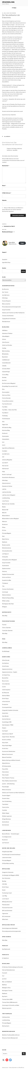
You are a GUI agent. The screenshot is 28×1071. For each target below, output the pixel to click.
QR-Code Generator (7, 910)
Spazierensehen (6, 568)
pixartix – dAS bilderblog (8, 783)
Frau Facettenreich (7, 404)
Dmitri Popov (5, 698)
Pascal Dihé (5, 769)
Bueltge (4, 881)
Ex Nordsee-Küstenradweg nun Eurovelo (12, 967)
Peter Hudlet (5, 775)
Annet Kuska (5, 666)
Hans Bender (5, 716)
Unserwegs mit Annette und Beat (10, 1005)
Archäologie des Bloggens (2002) (10, 875)
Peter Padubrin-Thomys (8, 778)
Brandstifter (5, 678)
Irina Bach (4, 451)
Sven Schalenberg (6, 801)
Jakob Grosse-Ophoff (7, 733)
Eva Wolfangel (5, 651)
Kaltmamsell (5, 468)
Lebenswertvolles (6, 857)
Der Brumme (5, 289)
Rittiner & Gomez (6, 789)
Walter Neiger (5, 813)
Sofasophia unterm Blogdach (9, 559)
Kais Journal (5, 465)
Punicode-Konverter (7, 907)
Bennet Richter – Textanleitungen (10, 834)
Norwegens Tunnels (7, 990)
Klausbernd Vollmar (7, 486)
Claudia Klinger (6, 371)
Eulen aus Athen (6, 395)
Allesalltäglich (5, 336)
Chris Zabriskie (6, 684)
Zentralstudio (5, 825)
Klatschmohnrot (6, 483)
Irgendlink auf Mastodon (8, 448)
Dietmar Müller (6, 695)
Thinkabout (5, 583)
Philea (3, 527)
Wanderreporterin (6, 1008)
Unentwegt (5, 592)
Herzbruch (4, 433)
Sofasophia (5, 556)
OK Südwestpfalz (6, 766)
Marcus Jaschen (6, 304)
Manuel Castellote (6, 757)
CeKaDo (4, 365)
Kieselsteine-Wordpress (8, 477)
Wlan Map (4, 615)
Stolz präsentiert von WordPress (16, 1067)
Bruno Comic (5, 681)
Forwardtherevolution (7, 401)
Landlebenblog (6, 498)
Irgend (14, 13)
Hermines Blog (6, 430)
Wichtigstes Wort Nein (8, 603)
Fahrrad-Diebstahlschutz (8, 970)
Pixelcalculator (6, 904)
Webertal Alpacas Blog (8, 598)
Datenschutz (5, 1067)
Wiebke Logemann (7, 816)
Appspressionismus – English (9, 672)
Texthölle (4, 810)
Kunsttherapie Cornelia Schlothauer (11, 854)
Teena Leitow (5, 807)
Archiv (4, 277)
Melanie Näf (5, 509)
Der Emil (4, 380)
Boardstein (5, 357)
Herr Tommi (5, 292)
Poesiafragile (5, 786)
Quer (3, 536)
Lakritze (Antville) (6, 492)
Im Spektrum (5, 958)
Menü (14, 7)
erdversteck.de (6, 701)
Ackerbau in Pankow (7, 333)
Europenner (5, 704)
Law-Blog (4, 895)
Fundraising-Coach (7, 893)
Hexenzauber (5, 436)
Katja (3, 471)
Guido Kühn (5, 713)
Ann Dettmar (5, 663)
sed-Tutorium (5, 842)
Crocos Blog (5, 374)
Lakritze (4, 489)
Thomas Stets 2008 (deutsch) (9, 1002)
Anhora (4, 339)
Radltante (4, 542)
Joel (3, 456)
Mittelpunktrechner (7, 901)
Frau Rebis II (5, 412)
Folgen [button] (22, 243)
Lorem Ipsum (5, 898)
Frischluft (4, 973)
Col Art (4, 686)
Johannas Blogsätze (7, 459)
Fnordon (4, 624)
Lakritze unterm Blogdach (8, 495)
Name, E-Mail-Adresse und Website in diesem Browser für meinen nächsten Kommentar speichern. (12, 209)
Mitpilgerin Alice (6, 987)
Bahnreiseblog (6, 351)
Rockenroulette (6, 545)
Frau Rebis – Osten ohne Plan (9, 409)
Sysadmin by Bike (6, 580)
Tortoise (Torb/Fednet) (7, 315)
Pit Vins (4, 530)
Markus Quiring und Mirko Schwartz (11, 760)
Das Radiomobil (6, 949)
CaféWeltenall (5, 360)
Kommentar (5, 165)
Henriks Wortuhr (6, 719)
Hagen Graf (5, 424)
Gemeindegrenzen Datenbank (9, 928)
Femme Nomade (6, 398)
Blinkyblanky (5, 354)
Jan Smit (4, 979)
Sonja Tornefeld (6, 309)
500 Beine (4, 330)
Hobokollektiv (5, 439)
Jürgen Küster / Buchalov (8, 736)
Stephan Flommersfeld (8, 574)
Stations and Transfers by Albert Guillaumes (13, 312)
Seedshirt (4, 259)
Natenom (4, 521)
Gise (3, 421)
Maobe (4, 507)
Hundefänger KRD (6, 722)
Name (4, 185)
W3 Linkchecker (6, 916)
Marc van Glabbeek (7, 981)
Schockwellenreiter (7, 551)
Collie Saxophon (6, 689)
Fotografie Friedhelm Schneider (10, 710)
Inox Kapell (5, 731)
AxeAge (4, 348)
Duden (4, 890)
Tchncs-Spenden (6, 627)
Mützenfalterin (6, 515)
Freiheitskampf (6, 418)
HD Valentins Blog (6, 427)
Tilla (3, 586)
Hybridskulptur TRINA (7, 725)
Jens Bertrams (5, 295)
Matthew (4, 984)
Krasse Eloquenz (6, 301)
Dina (3, 389)
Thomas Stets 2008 (7, 999)
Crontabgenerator (6, 836)
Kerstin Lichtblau (6, 739)
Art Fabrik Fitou (6, 675)
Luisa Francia (5, 501)
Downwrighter (5, 392)
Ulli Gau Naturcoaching (8, 863)
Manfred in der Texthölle (8, 504)
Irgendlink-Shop (6, 262)
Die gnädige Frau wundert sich (9, 386)
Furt (3, 976)
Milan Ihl (4, 512)
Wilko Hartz (5, 919)
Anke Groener (5, 342)
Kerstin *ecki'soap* (7, 474)
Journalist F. (5, 462)
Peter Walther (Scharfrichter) (9, 780)
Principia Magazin (6, 533)
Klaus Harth (5, 742)
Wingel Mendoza (6, 819)
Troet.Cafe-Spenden (7, 630)
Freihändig (5, 415)
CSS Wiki (4, 884)
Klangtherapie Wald (7, 851)
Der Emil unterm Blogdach (8, 383)
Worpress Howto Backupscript (10, 1038)
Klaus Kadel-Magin (7, 745)
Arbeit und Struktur (7, 345)
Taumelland (5, 804)
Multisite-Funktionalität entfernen (11, 1035)
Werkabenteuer (6, 321)
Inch (3, 442)
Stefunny (4, 571)
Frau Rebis (4, 407)
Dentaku (4, 377)
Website (4, 200)
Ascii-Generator (6, 878)
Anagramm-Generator (7, 872)
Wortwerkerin (5, 1026)
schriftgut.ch (5, 554)
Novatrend (5, 524)
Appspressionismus (7, 669)
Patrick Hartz (5, 772)
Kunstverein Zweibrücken (8, 751)
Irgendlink (8, 2)
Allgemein (7, 136)
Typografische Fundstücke (9, 318)
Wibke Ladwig (5, 601)
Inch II (3, 445)
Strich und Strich (6, 577)
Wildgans (4, 606)
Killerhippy (5, 298)
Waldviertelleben (6, 595)
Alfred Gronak (5, 660)
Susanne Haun (5, 798)
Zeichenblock (5, 822)
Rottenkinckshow (6, 548)
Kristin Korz (5, 748)
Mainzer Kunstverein (7, 754)
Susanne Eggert (6, 795)
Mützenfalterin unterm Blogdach (10, 518)
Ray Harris (4, 996)
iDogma (4, 728)
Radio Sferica (5, 539)
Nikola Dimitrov (6, 763)
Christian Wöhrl (6, 368)
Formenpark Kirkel (7, 707)
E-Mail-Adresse (6, 193)
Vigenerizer (5, 913)
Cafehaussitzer (6, 1017)
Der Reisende (5, 692)
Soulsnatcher (5, 565)
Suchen (4, 268)
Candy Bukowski (6, 362)
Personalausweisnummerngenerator (11, 306)
